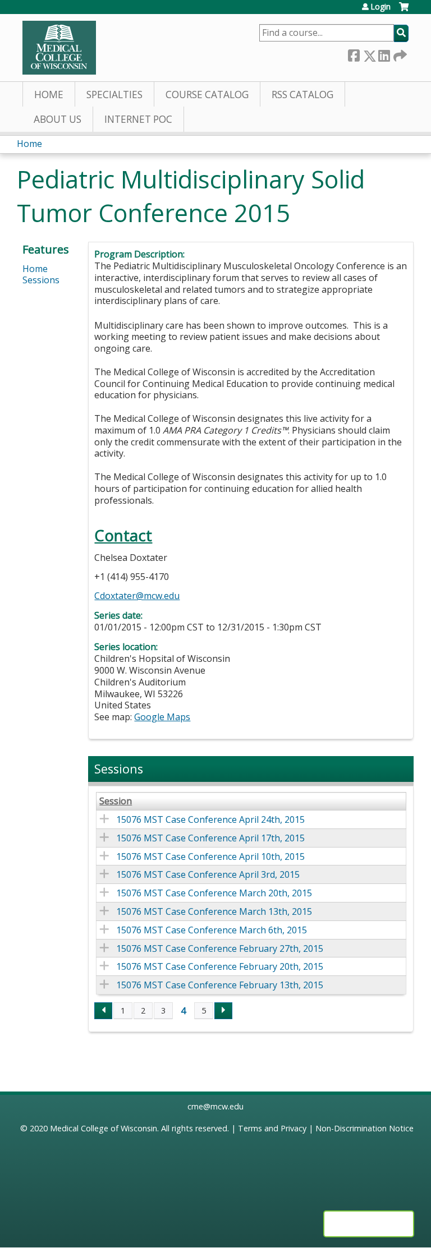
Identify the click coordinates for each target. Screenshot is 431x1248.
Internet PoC (138, 119)
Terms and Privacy (272, 1128)
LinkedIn (383, 53)
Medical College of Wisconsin (103, 1128)
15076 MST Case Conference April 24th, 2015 (210, 819)
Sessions (40, 280)
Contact (123, 535)
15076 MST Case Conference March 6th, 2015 (211, 930)
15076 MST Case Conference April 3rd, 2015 (208, 874)
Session (115, 801)
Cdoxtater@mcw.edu (137, 596)
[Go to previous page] (103, 1010)
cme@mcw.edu (215, 1106)
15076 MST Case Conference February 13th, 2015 (219, 985)
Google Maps (162, 717)
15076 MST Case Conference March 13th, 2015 (214, 911)
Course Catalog (207, 94)
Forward (399, 53)
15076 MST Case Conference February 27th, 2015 (219, 948)
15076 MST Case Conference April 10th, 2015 (210, 856)
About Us (57, 119)
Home (48, 94)
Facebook (353, 53)
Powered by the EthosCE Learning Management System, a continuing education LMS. (368, 1223)
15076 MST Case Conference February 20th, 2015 (219, 966)
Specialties (114, 94)
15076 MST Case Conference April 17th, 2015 (210, 838)
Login (380, 7)
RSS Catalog (302, 94)
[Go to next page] (223, 1010)
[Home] (59, 47)
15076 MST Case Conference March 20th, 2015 (214, 893)
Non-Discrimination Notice (364, 1128)
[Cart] (404, 11)
